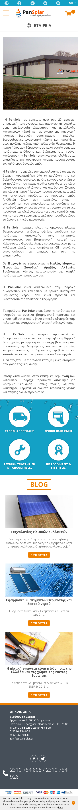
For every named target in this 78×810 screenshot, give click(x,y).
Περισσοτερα (39, 555)
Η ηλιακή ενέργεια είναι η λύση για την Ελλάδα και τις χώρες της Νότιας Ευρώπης (39, 672)
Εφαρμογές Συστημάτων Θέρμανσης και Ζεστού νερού (39, 602)
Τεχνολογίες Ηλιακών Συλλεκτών (39, 532)
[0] (68, 13)
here (60, 807)
